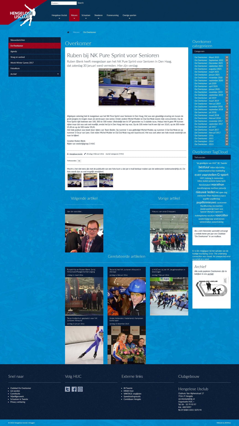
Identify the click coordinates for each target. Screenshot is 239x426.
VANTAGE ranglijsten (132, 393)
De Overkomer (17, 45)
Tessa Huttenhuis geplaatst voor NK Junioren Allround (84, 339)
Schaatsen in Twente (19, 399)
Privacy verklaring (17, 401)
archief (210, 273)
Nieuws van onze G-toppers (169, 230)
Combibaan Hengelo (132, 399)
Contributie (15, 393)
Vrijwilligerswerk (17, 396)
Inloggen (32, 423)
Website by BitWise (224, 423)
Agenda (14, 51)
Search (81, 2)
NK (79, 161)
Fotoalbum (15, 68)
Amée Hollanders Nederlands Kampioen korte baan (126, 339)
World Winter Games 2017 (22, 62)
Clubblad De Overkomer (20, 388)
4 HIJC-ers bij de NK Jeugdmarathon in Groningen (169, 291)
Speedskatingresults (132, 396)
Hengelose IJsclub (75, 154)
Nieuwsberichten (18, 40)
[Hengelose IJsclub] (28, 15)
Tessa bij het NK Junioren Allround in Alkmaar (126, 291)
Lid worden (15, 390)
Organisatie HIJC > (186, 401)
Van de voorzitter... (84, 230)
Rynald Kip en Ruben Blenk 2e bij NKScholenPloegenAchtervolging (84, 291)
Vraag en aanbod (18, 57)
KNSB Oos (128, 390)
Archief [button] (14, 74)
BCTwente (128, 388)
